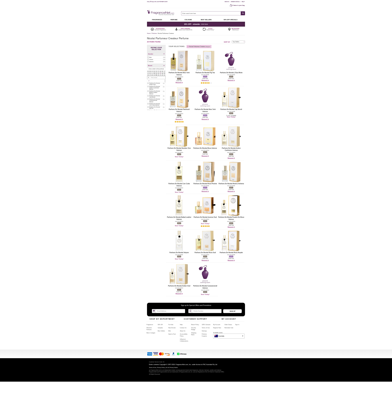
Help (243, 1)
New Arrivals (172, 328)
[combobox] (213, 13)
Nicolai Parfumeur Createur (199, 46)
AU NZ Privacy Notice (172, 367)
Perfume (154, 33)
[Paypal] (173, 354)
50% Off (160, 324)
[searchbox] (211, 13)
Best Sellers (161, 331)
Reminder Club (228, 328)
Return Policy (195, 324)
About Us (182, 331)
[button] (160, 73)
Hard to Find (172, 334)
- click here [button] (196, 24)
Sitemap (204, 331)
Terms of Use (206, 328)
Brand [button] (150, 65)
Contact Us (183, 328)
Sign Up (232, 311)
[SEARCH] (243, 13)
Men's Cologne (150, 333)
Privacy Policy (161, 367)
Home (148, 33)
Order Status (235, 1)
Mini (169, 331)
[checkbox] (156, 57)
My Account (216, 324)
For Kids (170, 324)
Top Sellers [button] (236, 42)
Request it (179, 82)
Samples (160, 328)
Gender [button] (150, 54)
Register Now (217, 328)
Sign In (227, 1)
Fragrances (149, 324)
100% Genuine (206, 324)
